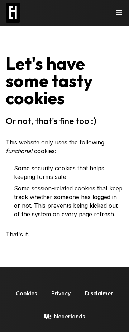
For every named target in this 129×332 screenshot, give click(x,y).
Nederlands (69, 316)
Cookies (26, 293)
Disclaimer (99, 293)
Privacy (61, 293)
